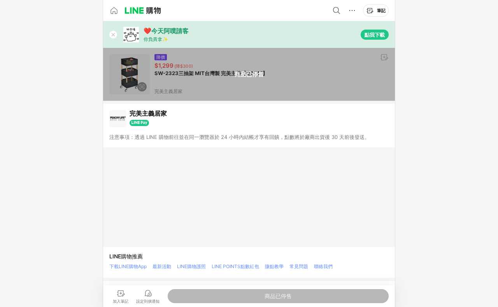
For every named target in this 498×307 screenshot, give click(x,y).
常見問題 (298, 266)
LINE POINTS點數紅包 (235, 266)
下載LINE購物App (128, 266)
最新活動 (162, 266)
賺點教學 (274, 266)
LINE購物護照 (191, 266)
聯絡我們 (323, 266)
